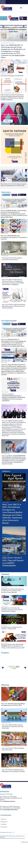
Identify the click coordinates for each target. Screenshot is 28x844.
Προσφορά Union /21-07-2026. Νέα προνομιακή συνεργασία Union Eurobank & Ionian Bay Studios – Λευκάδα (12, 609)
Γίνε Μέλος (3, 824)
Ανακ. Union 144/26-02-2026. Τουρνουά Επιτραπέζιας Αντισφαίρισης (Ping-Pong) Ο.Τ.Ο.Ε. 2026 (12, 726)
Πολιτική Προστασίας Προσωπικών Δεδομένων (16, 838)
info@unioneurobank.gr (9, 801)
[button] (21, 8)
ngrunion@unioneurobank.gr (10, 809)
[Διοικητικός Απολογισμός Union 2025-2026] (14, 66)
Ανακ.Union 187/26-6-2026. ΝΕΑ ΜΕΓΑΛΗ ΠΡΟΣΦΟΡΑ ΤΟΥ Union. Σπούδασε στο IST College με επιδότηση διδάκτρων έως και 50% (12, 646)
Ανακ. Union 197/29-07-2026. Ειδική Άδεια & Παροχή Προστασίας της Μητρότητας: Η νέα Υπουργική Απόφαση (13, 306)
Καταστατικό (4, 821)
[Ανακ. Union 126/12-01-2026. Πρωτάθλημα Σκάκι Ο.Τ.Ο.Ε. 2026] (14, 739)
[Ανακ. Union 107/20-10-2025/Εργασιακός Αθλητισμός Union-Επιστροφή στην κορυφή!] (14, 760)
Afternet (26, 842)
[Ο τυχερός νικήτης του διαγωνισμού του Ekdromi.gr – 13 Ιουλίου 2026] (14, 619)
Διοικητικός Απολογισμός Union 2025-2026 (12, 75)
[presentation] (3, 26)
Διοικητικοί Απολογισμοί (6, 73)
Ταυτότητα (3, 819)
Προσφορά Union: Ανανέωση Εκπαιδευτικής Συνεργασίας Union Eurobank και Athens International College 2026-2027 (12, 590)
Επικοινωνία (4, 827)
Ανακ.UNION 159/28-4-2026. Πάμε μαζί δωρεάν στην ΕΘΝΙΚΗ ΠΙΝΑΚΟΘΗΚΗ (13, 561)
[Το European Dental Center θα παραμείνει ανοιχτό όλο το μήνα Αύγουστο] (14, 248)
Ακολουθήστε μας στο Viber (6, 832)
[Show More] (14, 181)
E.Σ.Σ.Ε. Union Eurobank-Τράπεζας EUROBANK (10, 93)
